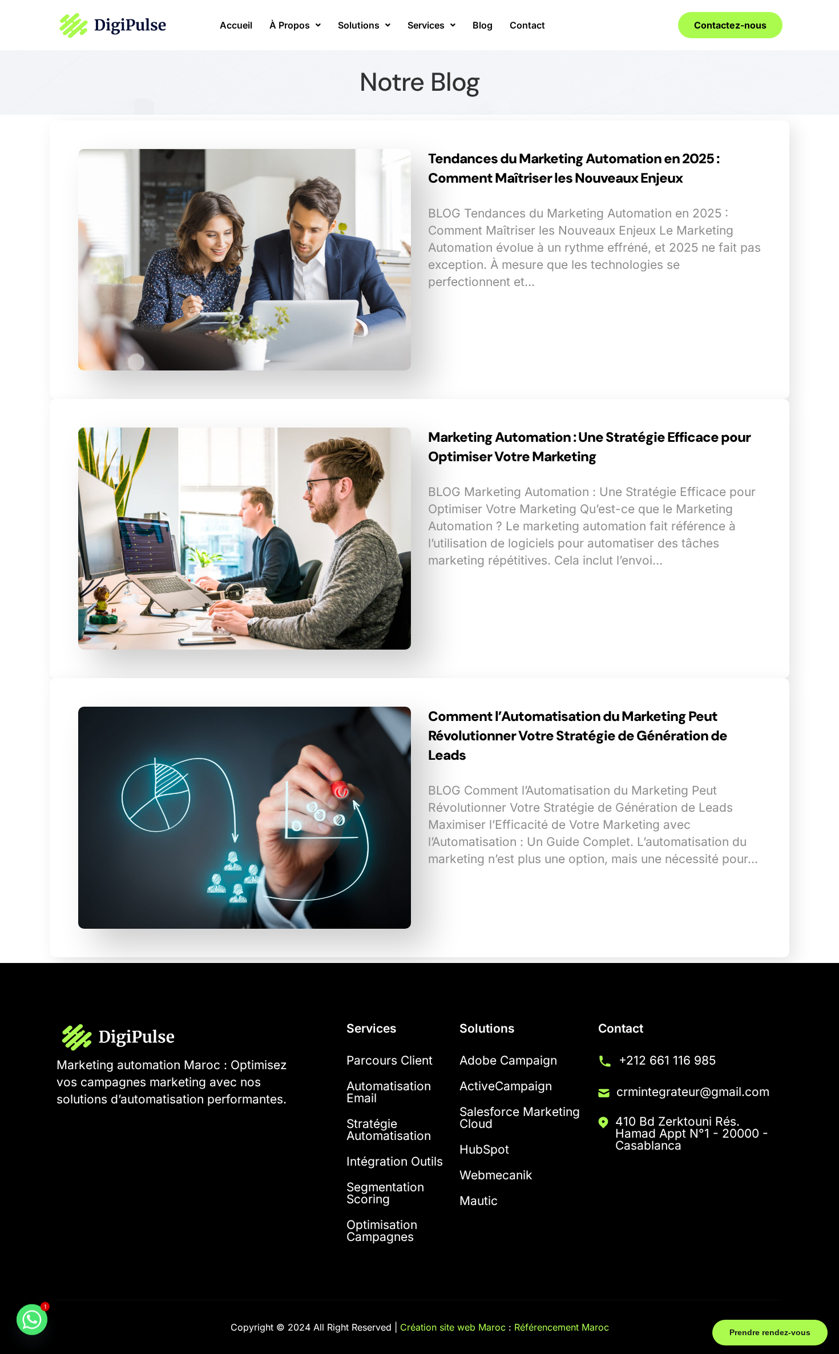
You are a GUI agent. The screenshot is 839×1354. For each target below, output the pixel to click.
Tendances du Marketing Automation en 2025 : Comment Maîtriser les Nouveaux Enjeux (573, 168)
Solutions (359, 25)
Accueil (236, 25)
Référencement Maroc (561, 1327)
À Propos (289, 25)
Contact (527, 25)
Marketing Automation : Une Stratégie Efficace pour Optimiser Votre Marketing (589, 446)
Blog (483, 25)
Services (426, 25)
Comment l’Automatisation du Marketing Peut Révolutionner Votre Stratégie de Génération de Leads (577, 735)
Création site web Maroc (453, 1327)
